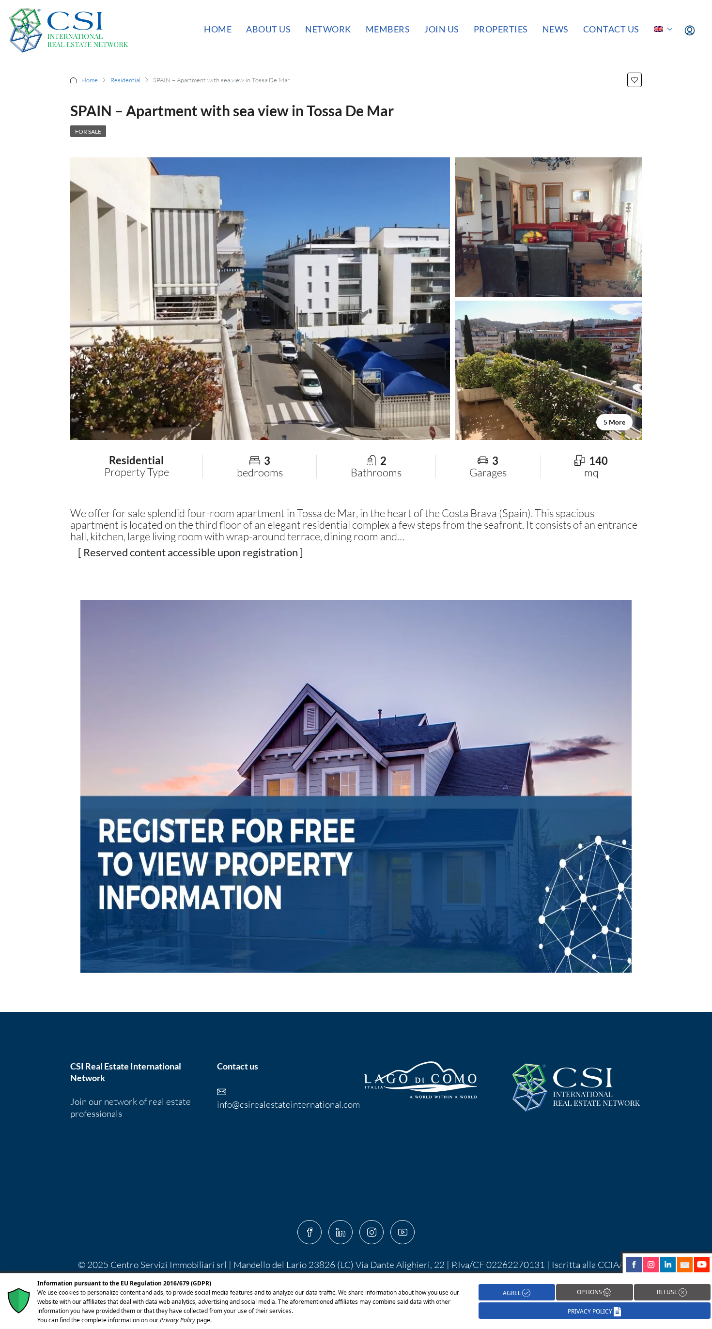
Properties (501, 29)
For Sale (88, 131)
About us (268, 29)
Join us (441, 29)
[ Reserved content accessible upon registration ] (190, 552)
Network (328, 29)
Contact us (611, 29)
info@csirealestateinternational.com (288, 1104)
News (555, 29)
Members (388, 29)
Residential (125, 80)
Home (218, 29)
